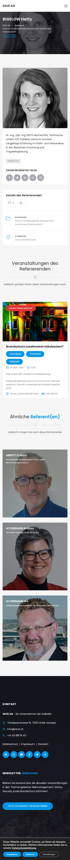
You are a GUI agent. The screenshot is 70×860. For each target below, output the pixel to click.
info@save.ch (15, 729)
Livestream (15, 353)
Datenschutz (10, 744)
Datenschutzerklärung (24, 848)
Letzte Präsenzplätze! (20, 308)
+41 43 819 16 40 (16, 735)
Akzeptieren (12, 854)
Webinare (14, 361)
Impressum (28, 744)
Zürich (13, 393)
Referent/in (13, 161)
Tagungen (35, 353)
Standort (43, 744)
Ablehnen (30, 854)
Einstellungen (49, 854)
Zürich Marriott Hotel (25, 239)
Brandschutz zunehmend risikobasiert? (34, 347)
